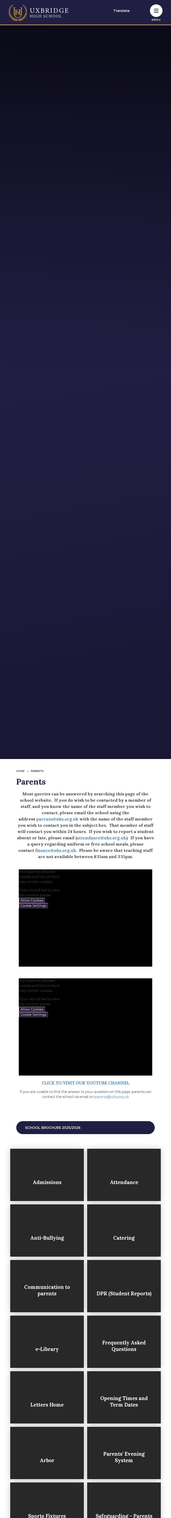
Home (20, 771)
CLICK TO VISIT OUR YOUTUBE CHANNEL (85, 1082)
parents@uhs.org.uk (57, 819)
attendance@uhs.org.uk (101, 837)
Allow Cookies (31, 900)
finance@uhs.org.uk (55, 850)
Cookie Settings (33, 906)
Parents (37, 771)
